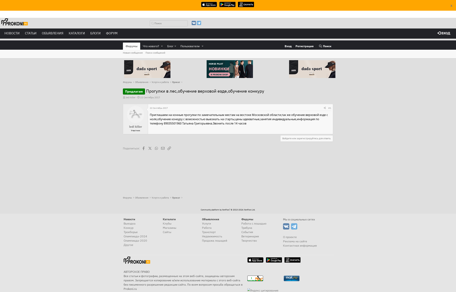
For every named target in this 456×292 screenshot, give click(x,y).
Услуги (206, 223)
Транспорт (209, 232)
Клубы (167, 223)
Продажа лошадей (214, 240)
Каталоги (77, 33)
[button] (162, 46)
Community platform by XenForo (228, 209)
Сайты (167, 232)
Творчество (249, 240)
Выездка (130, 223)
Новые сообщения (133, 52)
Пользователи (190, 46)
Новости (12, 33)
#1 (329, 108)
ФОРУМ (112, 33)
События (247, 232)
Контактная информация (300, 245)
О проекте (290, 237)
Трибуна (246, 228)
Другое (128, 245)
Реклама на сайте (295, 241)
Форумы (132, 46)
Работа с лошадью (253, 223)
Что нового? (151, 46)
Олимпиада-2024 (135, 236)
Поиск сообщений (155, 52)
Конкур (128, 228)
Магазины (169, 228)
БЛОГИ (95, 33)
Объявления (52, 33)
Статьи (31, 33)
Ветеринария (250, 236)
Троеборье (131, 232)
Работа (207, 228)
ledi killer (131, 97)
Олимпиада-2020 (135, 240)
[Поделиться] (324, 108)
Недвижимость (212, 236)
